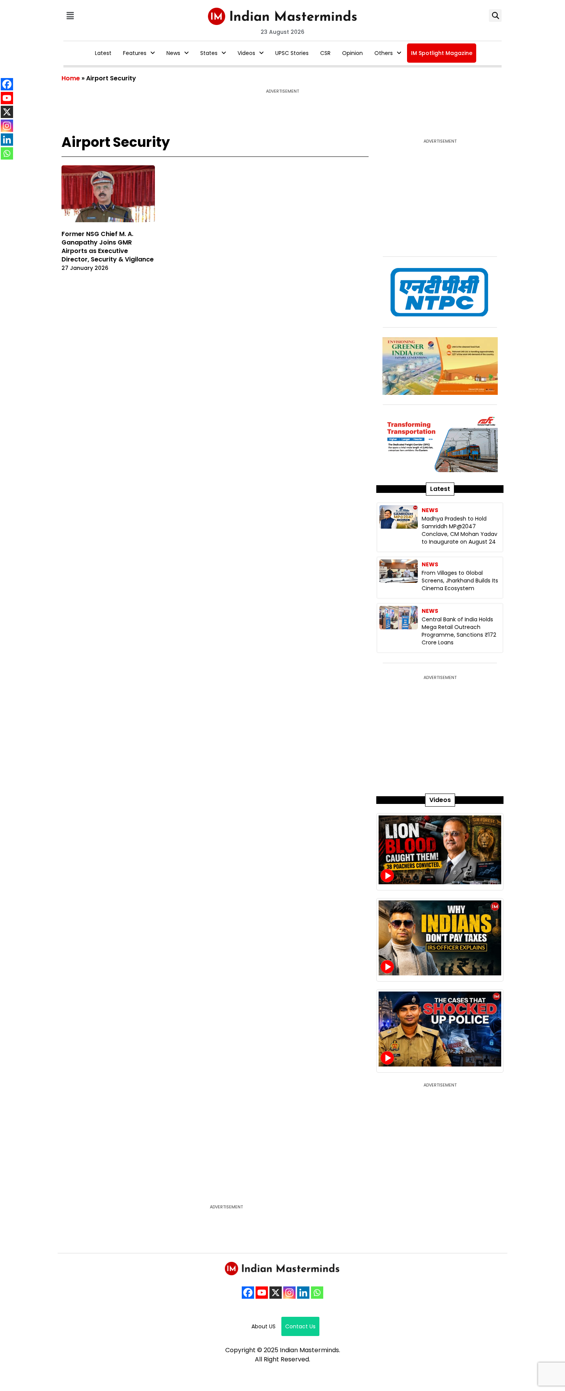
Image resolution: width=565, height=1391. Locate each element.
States (209, 53)
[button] (69, 15)
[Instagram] (289, 1292)
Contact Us (300, 1326)
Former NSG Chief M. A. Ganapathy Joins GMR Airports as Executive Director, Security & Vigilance (107, 247)
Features (134, 53)
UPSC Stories (292, 53)
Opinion (352, 53)
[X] (275, 1292)
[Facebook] (248, 1292)
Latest (103, 53)
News (173, 53)
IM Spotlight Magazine (441, 53)
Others (383, 53)
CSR (325, 53)
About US (263, 1326)
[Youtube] (262, 1292)
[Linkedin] (303, 1292)
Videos (246, 53)
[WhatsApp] (317, 1292)
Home (70, 78)
